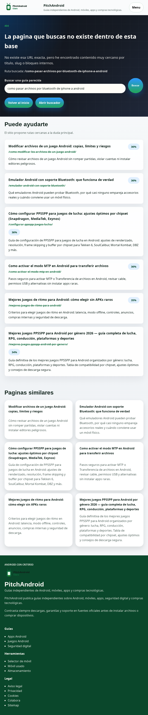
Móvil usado (16, 666)
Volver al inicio (18, 103)
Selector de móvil (19, 661)
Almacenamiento (19, 671)
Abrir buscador (49, 103)
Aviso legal (15, 686)
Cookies (13, 696)
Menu (136, 7)
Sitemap (13, 705)
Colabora (14, 700)
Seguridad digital (19, 646)
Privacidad (15, 691)
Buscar (135, 85)
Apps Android (17, 636)
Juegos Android (18, 641)
